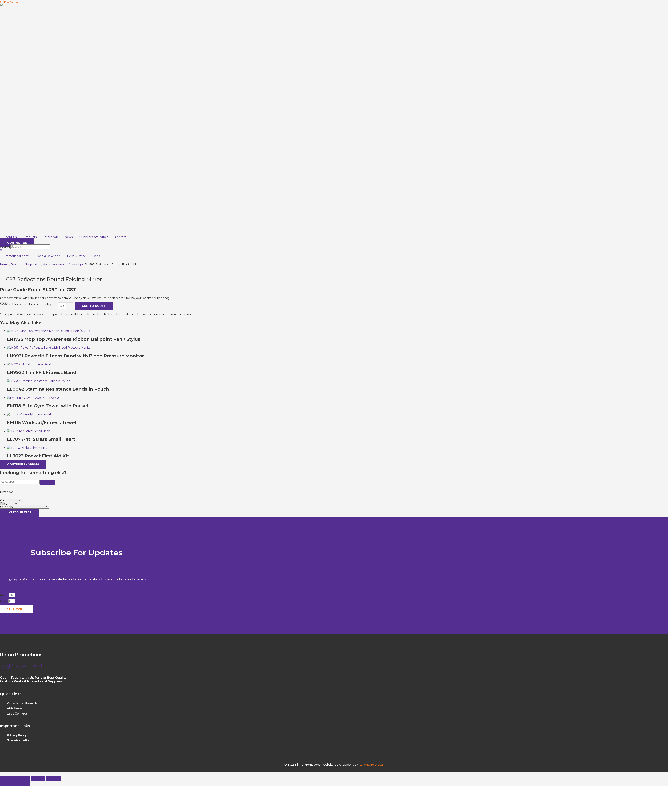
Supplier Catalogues (93, 237)
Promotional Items (16, 256)
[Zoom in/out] (7, 778)
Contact (120, 237)
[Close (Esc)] (53, 778)
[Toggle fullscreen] (22, 778)
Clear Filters (19, 512)
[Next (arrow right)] (22, 783)
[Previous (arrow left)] (7, 783)
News (69, 237)
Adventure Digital (371, 764)
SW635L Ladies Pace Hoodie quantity (25, 304)
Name (4, 595)
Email (4, 601)
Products (30, 237)
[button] (1, 774)
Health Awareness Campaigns (63, 264)
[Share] (38, 778)
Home (4, 264)
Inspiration (50, 237)
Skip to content (11, 1)
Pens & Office (76, 256)
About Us (10, 237)
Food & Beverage (48, 256)
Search (5, 246)
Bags (96, 256)
